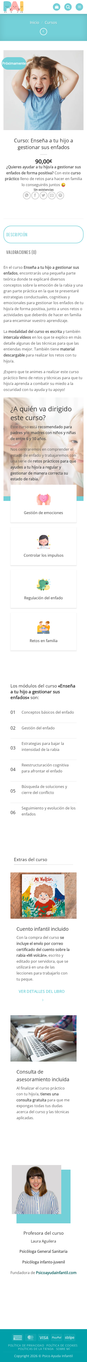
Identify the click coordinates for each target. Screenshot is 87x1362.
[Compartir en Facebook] (35, 195)
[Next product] (43, 31)
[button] (56, 7)
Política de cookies (62, 1345)
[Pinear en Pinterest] (60, 195)
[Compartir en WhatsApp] (27, 195)
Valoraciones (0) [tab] (21, 252)
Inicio (34, 22)
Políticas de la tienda (36, 1349)
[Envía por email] (52, 195)
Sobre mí (63, 1349)
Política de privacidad (26, 1345)
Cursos (51, 22)
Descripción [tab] (17, 234)
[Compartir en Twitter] (43, 195)
